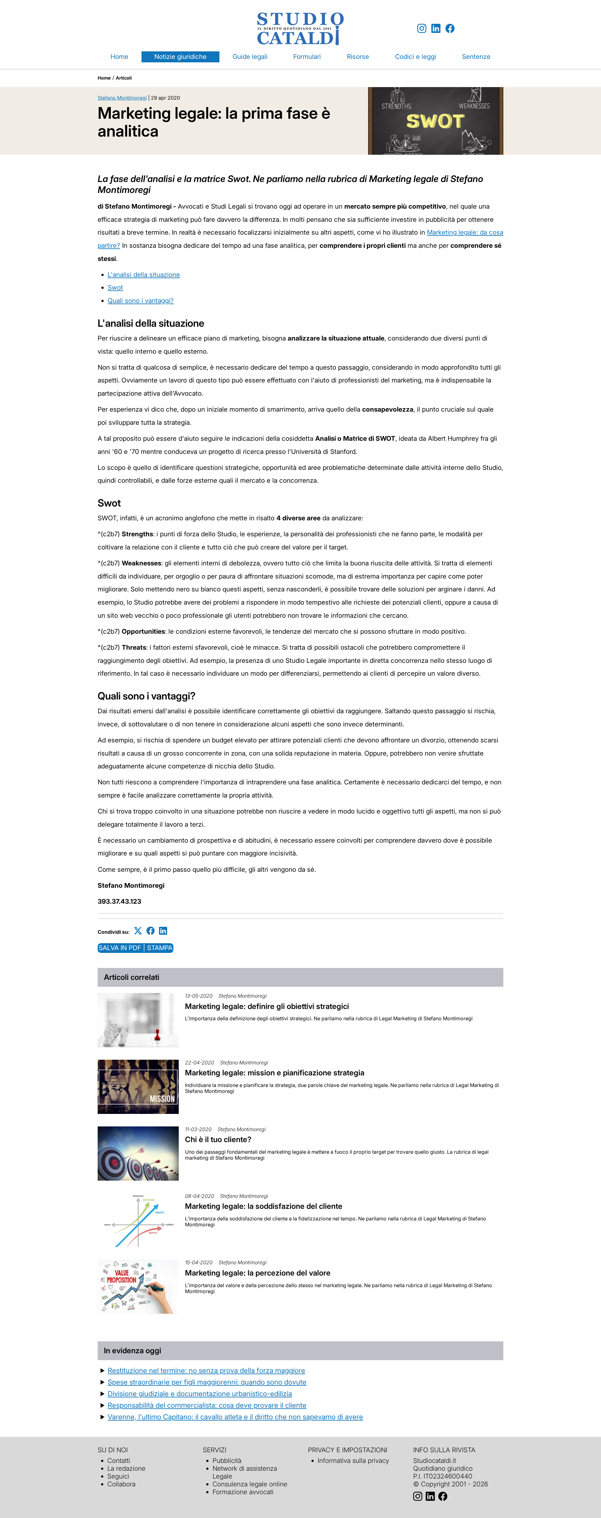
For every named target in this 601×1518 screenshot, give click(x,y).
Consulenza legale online (250, 1484)
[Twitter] (138, 931)
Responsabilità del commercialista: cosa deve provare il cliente (207, 1405)
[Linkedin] (435, 28)
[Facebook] (450, 28)
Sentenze (476, 56)
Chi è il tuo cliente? (218, 1139)
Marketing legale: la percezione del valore (258, 1272)
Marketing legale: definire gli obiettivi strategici (267, 1006)
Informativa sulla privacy (353, 1460)
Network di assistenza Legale (245, 1472)
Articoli (124, 78)
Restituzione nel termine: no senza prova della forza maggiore (206, 1370)
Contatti (118, 1460)
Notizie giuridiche (180, 56)
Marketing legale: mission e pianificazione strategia (274, 1072)
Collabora (121, 1484)
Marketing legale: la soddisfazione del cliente (263, 1206)
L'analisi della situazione (144, 274)
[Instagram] (421, 28)
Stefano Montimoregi (122, 98)
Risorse (358, 56)
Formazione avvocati (243, 1492)
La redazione (126, 1468)
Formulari (307, 56)
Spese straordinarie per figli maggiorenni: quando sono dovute (207, 1382)
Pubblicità (227, 1460)
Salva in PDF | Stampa (135, 948)
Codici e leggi (415, 56)
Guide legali (250, 56)
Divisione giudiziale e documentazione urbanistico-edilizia (200, 1393)
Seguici (118, 1476)
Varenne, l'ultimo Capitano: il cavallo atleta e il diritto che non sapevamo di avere (235, 1416)
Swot (115, 287)
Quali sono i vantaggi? (141, 300)
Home (119, 56)
